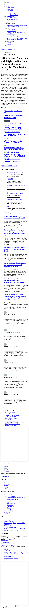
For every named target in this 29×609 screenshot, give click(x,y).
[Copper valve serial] (12, 159)
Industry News (14, 15)
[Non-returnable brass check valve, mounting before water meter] (8, 206)
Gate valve (10, 502)
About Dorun (10, 7)
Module (9, 22)
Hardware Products (9, 16)
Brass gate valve (8, 552)
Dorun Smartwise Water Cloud (15, 26)
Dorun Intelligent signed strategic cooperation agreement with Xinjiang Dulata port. (15, 264)
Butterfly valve (11, 503)
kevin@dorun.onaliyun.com (8, 545)
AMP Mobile (7, 551)
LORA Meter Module (10, 416)
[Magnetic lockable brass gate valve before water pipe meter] (5, 145)
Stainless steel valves (12, 499)
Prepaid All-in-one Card (13, 36)
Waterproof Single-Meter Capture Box (15, 422)
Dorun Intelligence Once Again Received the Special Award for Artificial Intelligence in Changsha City (15, 232)
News (8, 12)
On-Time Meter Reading (11, 411)
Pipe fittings (10, 510)
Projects (9, 42)
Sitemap (6, 549)
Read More (7, 121)
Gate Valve (22, 553)
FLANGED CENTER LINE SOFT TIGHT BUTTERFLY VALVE (14, 203)
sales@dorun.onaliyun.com (8, 543)
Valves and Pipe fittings (13, 19)
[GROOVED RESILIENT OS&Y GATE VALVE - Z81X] (15, 172)
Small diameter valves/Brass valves (16, 497)
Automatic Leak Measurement (12, 415)
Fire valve (9, 509)
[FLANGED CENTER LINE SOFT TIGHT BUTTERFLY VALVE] (15, 199)
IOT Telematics (11, 35)
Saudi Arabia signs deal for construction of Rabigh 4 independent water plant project (14, 280)
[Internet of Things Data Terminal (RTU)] (14, 112)
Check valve (10, 505)
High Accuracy (21, 552)
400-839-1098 (4, 541)
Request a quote (5, 476)
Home (5, 4)
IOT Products (10, 20)
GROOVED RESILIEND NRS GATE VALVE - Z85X (14, 135)
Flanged (15, 552)
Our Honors (10, 10)
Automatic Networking (13, 553)
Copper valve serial (12, 161)
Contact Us (7, 45)
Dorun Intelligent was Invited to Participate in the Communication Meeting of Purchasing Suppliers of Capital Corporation (15, 297)
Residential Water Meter (11, 421)
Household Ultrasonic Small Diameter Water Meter (13, 128)
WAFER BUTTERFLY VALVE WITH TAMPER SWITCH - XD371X (14, 155)
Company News (14, 13)
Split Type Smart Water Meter (12, 424)
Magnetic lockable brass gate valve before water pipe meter (14, 149)
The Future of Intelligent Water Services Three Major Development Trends (15, 249)
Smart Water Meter (12, 18)
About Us (6, 484)
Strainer (9, 508)
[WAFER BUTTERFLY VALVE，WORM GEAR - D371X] (15, 193)
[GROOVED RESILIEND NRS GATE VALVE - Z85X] (12, 132)
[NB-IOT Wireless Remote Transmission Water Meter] (10, 179)
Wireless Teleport (11, 31)
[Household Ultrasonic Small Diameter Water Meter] (14, 125)
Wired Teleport (11, 29)
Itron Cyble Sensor (10, 413)
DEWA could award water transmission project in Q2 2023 (14, 217)
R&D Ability (10, 9)
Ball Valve (9, 500)
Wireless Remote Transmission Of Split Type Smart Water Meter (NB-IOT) (17, 39)
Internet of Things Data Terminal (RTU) (13, 116)
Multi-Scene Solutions (10, 412)
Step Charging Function (11, 418)
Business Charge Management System (17, 25)
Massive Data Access (10, 425)
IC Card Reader (9, 419)
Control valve (10, 506)
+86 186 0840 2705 (6, 542)
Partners (9, 44)
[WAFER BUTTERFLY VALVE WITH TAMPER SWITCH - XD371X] (12, 152)
